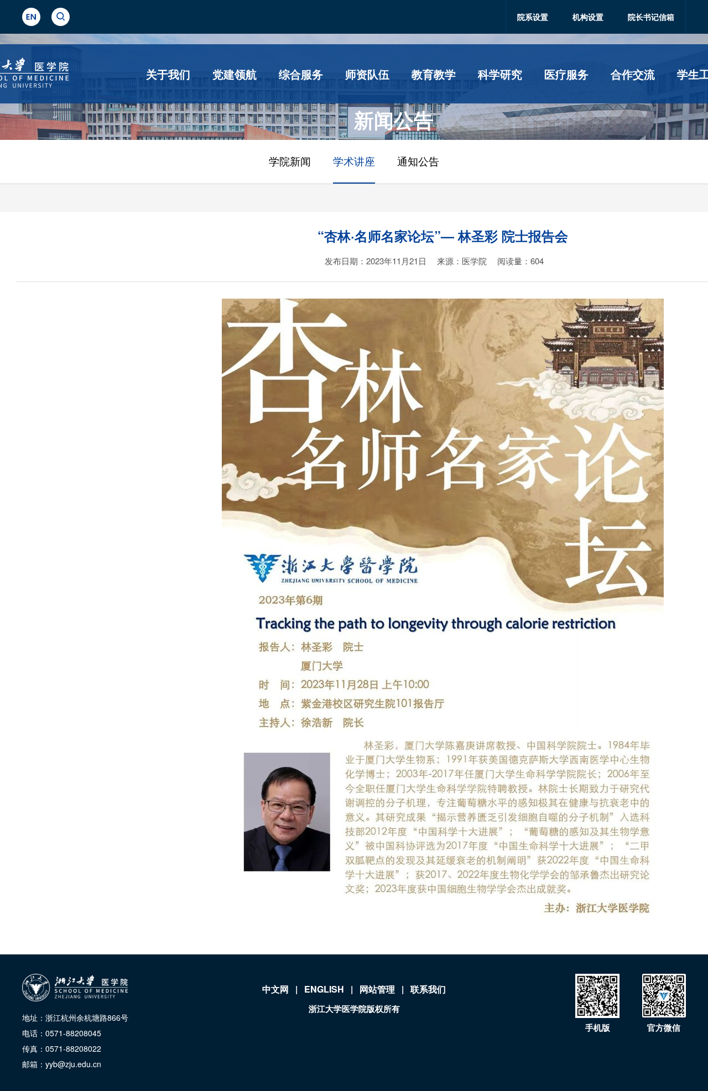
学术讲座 (354, 162)
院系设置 (532, 16)
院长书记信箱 (651, 16)
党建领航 (234, 74)
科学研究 (500, 74)
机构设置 (587, 16)
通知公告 (418, 162)
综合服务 (301, 74)
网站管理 (377, 989)
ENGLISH (324, 989)
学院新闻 (290, 162)
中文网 (275, 989)
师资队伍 (367, 74)
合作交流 (633, 74)
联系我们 (428, 989)
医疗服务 (566, 74)
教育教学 (434, 74)
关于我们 (168, 74)
